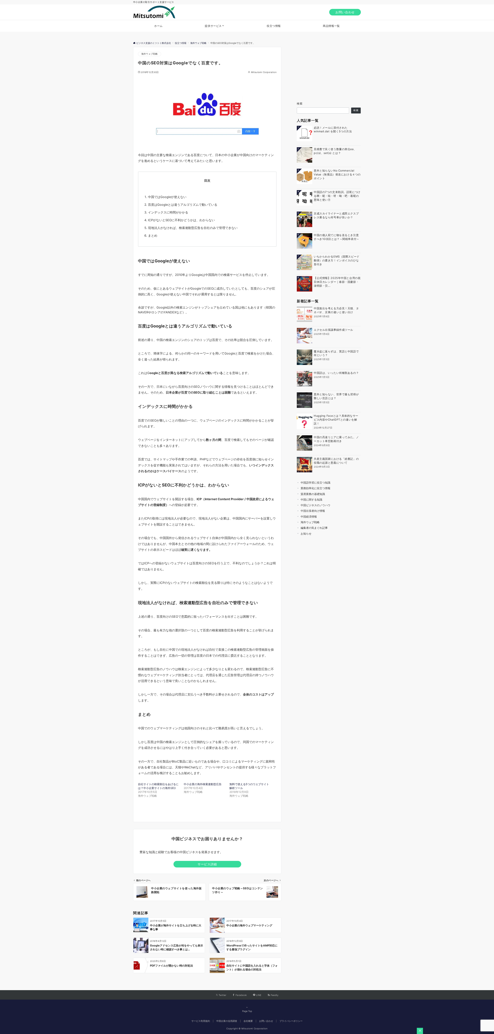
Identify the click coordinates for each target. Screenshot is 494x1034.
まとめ (152, 235)
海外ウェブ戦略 (149, 54)
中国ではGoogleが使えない (167, 197)
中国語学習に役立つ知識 (315, 482)
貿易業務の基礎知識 (313, 494)
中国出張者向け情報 (313, 510)
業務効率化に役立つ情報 (315, 488)
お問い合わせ (345, 12)
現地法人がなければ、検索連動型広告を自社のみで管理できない (193, 228)
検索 (300, 103)
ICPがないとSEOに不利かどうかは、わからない (181, 220)
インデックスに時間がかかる (168, 212)
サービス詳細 (207, 864)
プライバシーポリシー (291, 1021)
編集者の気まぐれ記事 (314, 527)
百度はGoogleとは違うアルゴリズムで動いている (182, 205)
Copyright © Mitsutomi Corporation (246, 1028)
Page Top (247, 1011)
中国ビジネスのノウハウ (315, 505)
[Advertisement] (329, 71)
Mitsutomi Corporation (264, 72)
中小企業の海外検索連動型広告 (203, 784)
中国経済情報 (309, 516)
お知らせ (306, 533)
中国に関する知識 (311, 499)
